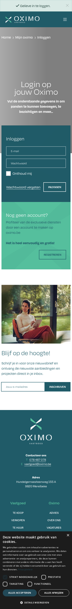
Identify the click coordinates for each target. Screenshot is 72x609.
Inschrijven (57, 386)
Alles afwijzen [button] (54, 592)
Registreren (52, 254)
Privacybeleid (25, 569)
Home (6, 37)
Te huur (18, 527)
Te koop (18, 512)
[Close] (67, 5)
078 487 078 (37, 460)
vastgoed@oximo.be (37, 464)
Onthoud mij (22, 173)
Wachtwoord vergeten (23, 187)
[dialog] (36, 570)
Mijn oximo (24, 37)
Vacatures (54, 527)
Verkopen (18, 520)
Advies (54, 512)
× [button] (67, 535)
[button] (65, 19)
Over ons (54, 520)
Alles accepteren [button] (19, 592)
